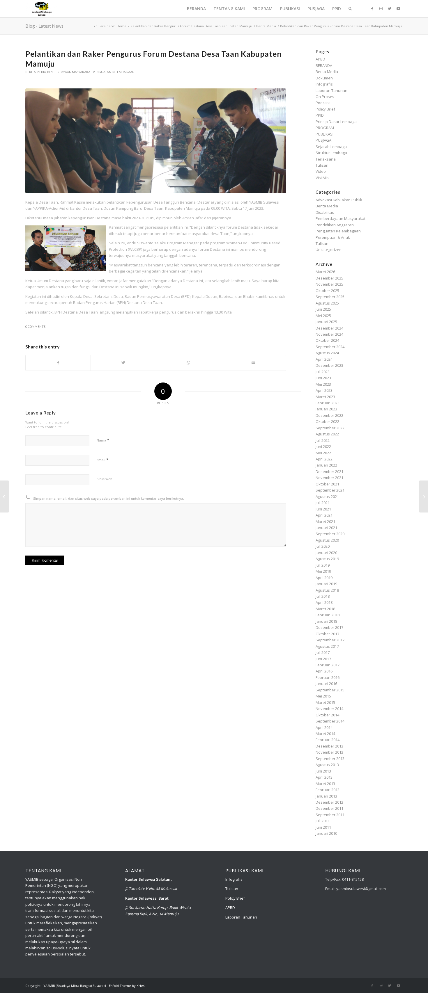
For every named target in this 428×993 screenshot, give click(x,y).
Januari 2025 (326, 321)
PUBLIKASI (324, 134)
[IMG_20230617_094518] (155, 140)
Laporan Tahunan (331, 90)
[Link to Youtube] (398, 8)
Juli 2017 (323, 652)
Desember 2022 (329, 415)
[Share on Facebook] (58, 362)
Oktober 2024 (327, 340)
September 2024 (330, 346)
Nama (103, 440)
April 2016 (324, 671)
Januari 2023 (326, 409)
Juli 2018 (323, 596)
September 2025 (330, 296)
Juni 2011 (323, 827)
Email (102, 459)
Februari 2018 (327, 614)
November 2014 (329, 708)
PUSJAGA (323, 140)
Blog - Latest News (44, 26)
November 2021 (329, 477)
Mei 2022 (323, 452)
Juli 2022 (323, 440)
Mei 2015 (323, 696)
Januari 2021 (326, 527)
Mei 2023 (323, 384)
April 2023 (324, 390)
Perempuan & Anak (333, 237)
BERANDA (324, 65)
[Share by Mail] (253, 362)
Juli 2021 (323, 502)
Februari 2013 (327, 789)
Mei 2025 (323, 315)
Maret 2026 (325, 271)
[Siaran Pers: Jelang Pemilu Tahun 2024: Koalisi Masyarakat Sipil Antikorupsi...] (4, 496)
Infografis (324, 84)
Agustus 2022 (327, 434)
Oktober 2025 (327, 290)
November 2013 (329, 752)
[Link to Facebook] (372, 8)
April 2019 (324, 577)
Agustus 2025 (327, 303)
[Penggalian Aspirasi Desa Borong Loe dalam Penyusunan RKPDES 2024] (423, 496)
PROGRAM (325, 127)
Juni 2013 (323, 771)
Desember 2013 (329, 746)
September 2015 (330, 690)
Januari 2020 (326, 552)
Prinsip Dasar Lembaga (336, 121)
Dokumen (324, 78)
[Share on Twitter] (123, 362)
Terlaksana (326, 159)
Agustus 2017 (327, 646)
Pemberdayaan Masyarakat (69, 72)
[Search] (350, 8)
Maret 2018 (325, 608)
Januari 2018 (326, 621)
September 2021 (330, 490)
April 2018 (324, 602)
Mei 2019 (323, 571)
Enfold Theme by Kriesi (127, 985)
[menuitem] (196, 8)
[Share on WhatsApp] (188, 362)
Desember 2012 (329, 802)
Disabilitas (325, 212)
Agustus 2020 (327, 540)
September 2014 (330, 721)
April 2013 (324, 777)
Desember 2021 (329, 471)
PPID (320, 115)
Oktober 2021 (327, 484)
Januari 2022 (326, 465)
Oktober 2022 (327, 421)
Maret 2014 (325, 733)
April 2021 (324, 515)
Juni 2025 (323, 309)
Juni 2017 (323, 658)
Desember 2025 (329, 278)
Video (321, 171)
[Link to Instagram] (380, 8)
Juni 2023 (323, 377)
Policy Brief (325, 109)
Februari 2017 (327, 665)
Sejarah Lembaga (331, 146)
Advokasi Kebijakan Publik (339, 199)
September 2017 (330, 640)
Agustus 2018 (327, 590)
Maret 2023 (325, 396)
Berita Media (35, 72)
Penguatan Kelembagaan (114, 72)
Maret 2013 (325, 783)
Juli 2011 (323, 820)
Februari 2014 (327, 739)
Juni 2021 (323, 509)
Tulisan (322, 165)
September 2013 (330, 758)
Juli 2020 (323, 546)
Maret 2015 (325, 702)
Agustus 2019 (327, 558)
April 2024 (324, 359)
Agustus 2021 (327, 496)
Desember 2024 (329, 328)
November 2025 (329, 284)
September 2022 (330, 427)
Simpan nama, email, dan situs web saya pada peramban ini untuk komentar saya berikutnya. (108, 498)
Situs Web (104, 479)
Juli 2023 (323, 371)
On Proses (325, 96)
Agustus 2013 (327, 764)
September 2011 (330, 814)
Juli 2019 (323, 565)
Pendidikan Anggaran (335, 224)
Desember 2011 (329, 808)
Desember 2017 (329, 627)
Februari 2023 (327, 402)
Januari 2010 (326, 833)
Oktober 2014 (327, 715)
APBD (320, 59)
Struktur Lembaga (331, 152)
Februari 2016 (327, 677)
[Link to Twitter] (389, 8)
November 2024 (329, 334)
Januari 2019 (326, 583)
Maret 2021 (325, 521)
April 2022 (324, 459)
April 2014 (324, 727)
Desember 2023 (329, 365)
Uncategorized (329, 249)
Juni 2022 (323, 446)
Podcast (323, 102)
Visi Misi (323, 177)
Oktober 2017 (327, 633)
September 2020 (330, 533)
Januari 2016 (326, 683)
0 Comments (35, 326)
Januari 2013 (326, 796)
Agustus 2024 (327, 352)
